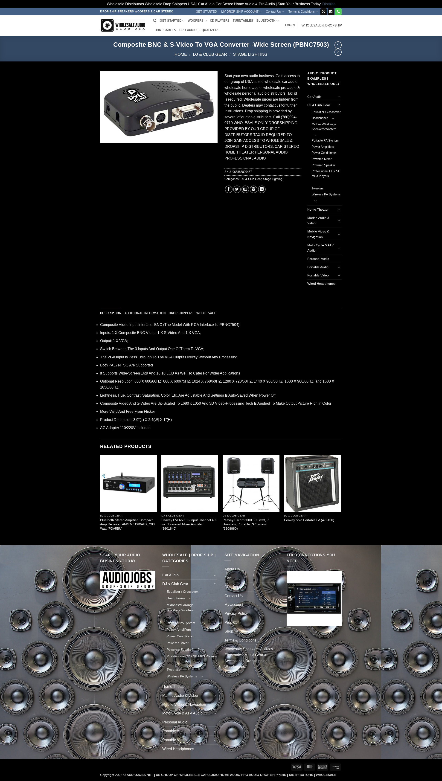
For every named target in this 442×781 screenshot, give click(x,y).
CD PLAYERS (220, 20)
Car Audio (314, 97)
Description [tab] (110, 313)
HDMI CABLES (165, 30)
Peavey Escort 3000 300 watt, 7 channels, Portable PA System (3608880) (246, 524)
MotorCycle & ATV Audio (320, 247)
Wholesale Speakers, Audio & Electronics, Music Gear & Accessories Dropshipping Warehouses (248, 658)
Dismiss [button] (328, 4)
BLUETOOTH (265, 20)
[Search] (155, 20)
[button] (290, 25)
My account (233, 605)
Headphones (320, 118)
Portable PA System (325, 140)
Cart (227, 578)
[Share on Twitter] (237, 189)
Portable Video (318, 275)
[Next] (340, 499)
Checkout (232, 587)
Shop (228, 631)
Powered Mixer (322, 159)
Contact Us (273, 11)
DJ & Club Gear (210, 54)
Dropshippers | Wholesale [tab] (192, 313)
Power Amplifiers (323, 146)
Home (180, 54)
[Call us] (338, 11)
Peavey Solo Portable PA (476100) (309, 520)
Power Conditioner (324, 152)
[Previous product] (338, 52)
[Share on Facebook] (229, 189)
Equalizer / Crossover (326, 112)
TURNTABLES (243, 20)
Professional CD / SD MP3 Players (326, 173)
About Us (232, 569)
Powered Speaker (323, 165)
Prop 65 (230, 622)
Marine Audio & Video (318, 220)
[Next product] (338, 45)
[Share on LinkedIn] (262, 189)
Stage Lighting (250, 54)
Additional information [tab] (145, 313)
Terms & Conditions (301, 11)
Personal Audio (318, 259)
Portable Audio (318, 267)
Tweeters (318, 188)
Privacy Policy (236, 614)
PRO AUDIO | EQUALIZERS (199, 30)
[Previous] (100, 499)
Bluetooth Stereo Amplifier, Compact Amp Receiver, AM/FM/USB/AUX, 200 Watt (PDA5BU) (127, 524)
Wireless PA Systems (326, 194)
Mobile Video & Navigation (318, 233)
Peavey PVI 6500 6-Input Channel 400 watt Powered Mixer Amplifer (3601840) (189, 524)
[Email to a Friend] (245, 189)
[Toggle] (339, 96)
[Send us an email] (331, 11)
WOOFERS (196, 20)
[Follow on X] (323, 11)
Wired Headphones (321, 283)
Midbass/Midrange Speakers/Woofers (324, 126)
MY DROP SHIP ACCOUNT (240, 11)
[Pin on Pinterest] (253, 189)
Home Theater (318, 209)
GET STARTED (206, 11)
